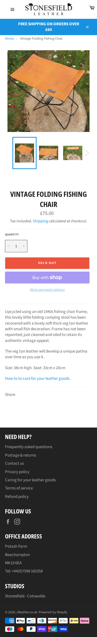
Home (9, 38)
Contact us (14, 463)
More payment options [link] (47, 289)
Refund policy (17, 497)
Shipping (40, 221)
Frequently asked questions (28, 447)
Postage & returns (20, 455)
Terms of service (19, 488)
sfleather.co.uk (27, 612)
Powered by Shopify (53, 612)
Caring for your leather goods (30, 480)
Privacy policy (17, 472)
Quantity (12, 235)
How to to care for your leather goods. (37, 379)
